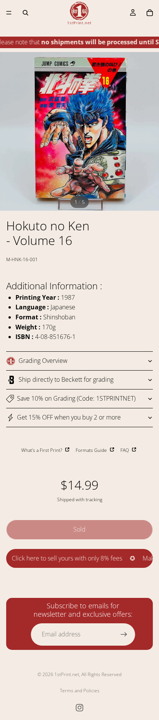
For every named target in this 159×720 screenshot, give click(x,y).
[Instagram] (79, 707)
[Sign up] (124, 634)
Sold (79, 529)
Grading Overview (43, 360)
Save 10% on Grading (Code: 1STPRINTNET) (76, 398)
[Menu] (9, 13)
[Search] (25, 12)
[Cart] (149, 12)
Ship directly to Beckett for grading (66, 379)
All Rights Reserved (101, 674)
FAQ (125, 450)
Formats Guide (92, 450)
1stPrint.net (66, 674)
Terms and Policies (80, 690)
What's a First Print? (42, 450)
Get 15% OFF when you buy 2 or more (69, 417)
